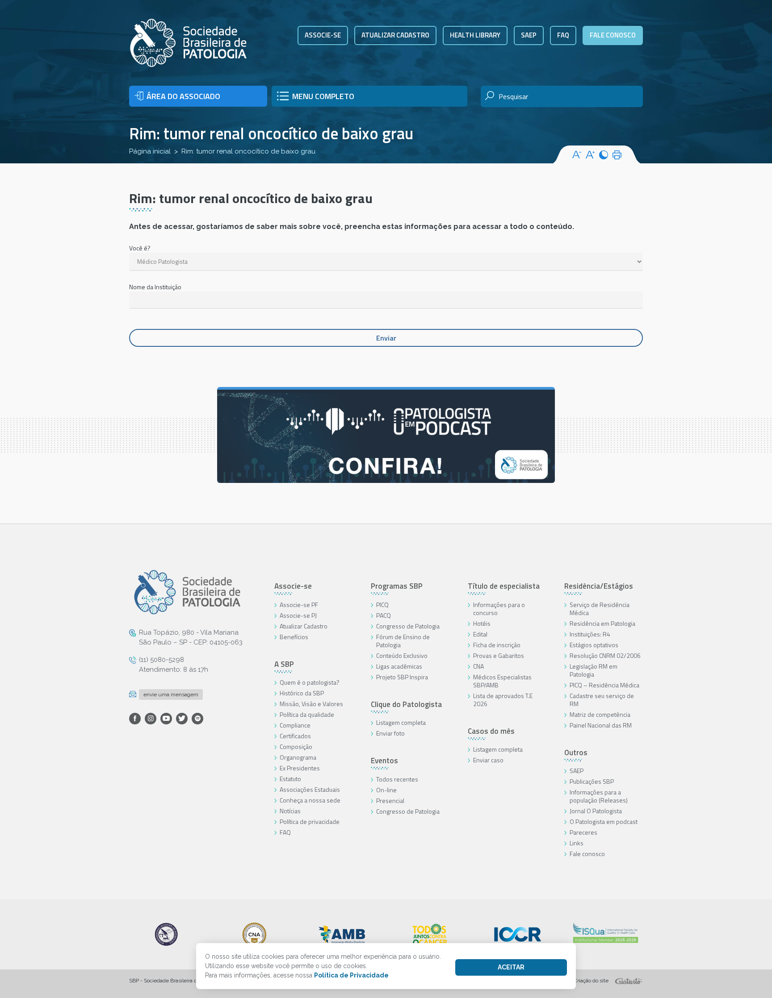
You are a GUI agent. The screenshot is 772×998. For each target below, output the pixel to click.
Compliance (295, 725)
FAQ (563, 35)
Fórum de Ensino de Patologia (403, 640)
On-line (386, 789)
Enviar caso (488, 760)
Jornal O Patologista (596, 810)
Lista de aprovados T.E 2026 (503, 699)
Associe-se (323, 35)
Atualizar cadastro (395, 35)
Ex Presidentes (300, 768)
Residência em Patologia (602, 623)
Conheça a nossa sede (310, 800)
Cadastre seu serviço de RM (602, 699)
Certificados (295, 735)
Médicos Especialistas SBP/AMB (502, 681)
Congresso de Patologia (408, 626)
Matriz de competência (600, 714)
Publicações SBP (592, 781)
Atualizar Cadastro (303, 626)
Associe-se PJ (298, 615)
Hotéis (482, 623)
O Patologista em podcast (604, 821)
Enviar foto (390, 733)
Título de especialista (504, 586)
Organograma (298, 757)
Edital (480, 634)
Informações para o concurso (499, 608)
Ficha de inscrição (496, 644)
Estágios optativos (594, 644)
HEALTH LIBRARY (475, 35)
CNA (478, 666)
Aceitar (511, 967)
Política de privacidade (310, 821)
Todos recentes (397, 779)
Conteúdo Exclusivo (402, 655)
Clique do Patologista (406, 704)
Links (576, 843)
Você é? (140, 248)
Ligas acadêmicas (399, 666)
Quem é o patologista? (310, 682)
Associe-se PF (299, 604)
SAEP (529, 35)
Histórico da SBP (302, 693)
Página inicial (150, 151)
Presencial (390, 800)
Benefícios (294, 636)
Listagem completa (401, 722)
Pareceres (583, 832)
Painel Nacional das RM (601, 725)
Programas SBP (397, 586)
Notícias (290, 810)
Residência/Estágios (598, 586)
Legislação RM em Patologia (593, 670)
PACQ (383, 615)
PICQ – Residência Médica (604, 685)
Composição (296, 746)
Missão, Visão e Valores (311, 703)
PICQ (382, 604)
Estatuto (290, 778)
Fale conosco (613, 35)
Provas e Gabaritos (498, 655)
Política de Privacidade (351, 975)
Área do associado (183, 96)
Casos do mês (491, 731)
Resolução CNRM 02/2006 (605, 655)
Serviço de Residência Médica (599, 608)
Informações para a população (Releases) (599, 796)
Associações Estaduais (310, 789)
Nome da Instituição (155, 286)
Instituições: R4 (590, 634)
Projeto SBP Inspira (402, 677)
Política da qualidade (307, 714)
